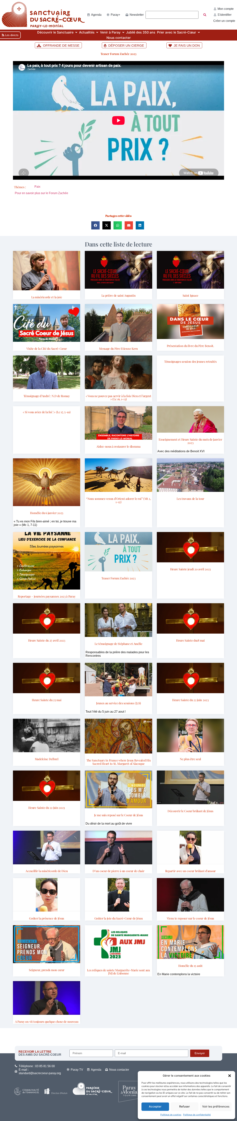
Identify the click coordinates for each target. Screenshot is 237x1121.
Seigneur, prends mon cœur (46, 970)
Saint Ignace (190, 295)
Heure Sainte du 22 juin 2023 (190, 700)
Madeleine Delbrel (47, 759)
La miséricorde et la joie (46, 297)
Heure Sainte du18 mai (190, 640)
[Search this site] (172, 15)
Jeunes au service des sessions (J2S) (118, 703)
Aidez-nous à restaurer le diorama (118, 446)
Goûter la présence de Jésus (46, 918)
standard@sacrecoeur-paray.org (40, 1073)
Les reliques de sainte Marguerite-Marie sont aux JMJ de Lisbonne (118, 971)
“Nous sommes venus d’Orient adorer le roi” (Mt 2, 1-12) (118, 500)
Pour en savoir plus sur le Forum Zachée (41, 193)
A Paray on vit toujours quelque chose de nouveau (46, 1021)
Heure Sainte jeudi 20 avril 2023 (190, 569)
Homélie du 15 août (190, 966)
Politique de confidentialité (197, 1114)
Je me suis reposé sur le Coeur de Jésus (118, 815)
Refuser (184, 1106)
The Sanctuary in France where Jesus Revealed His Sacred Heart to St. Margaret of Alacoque (118, 762)
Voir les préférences (215, 1106)
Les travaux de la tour (190, 499)
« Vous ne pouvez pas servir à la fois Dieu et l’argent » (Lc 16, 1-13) (118, 397)
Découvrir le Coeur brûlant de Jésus (190, 811)
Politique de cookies (170, 1114)
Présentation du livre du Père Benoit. (190, 346)
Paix (37, 186)
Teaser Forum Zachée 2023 (118, 54)
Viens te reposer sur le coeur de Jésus (190, 918)
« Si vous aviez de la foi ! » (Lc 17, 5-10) (47, 412)
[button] (229, 1076)
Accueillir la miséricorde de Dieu (47, 871)
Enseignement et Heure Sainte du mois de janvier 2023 (190, 441)
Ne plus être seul (190, 759)
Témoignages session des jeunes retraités (190, 361)
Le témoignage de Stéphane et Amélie (118, 644)
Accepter (155, 1106)
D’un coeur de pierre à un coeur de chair (118, 871)
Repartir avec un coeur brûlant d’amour (190, 871)
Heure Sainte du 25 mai (46, 700)
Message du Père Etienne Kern (118, 348)
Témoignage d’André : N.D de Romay (47, 396)
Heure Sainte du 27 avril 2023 (46, 640)
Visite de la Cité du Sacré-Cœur (46, 348)
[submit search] (204, 15)
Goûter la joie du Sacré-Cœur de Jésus (118, 918)
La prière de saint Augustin (118, 295)
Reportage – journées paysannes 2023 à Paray (46, 596)
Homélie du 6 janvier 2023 (46, 513)
